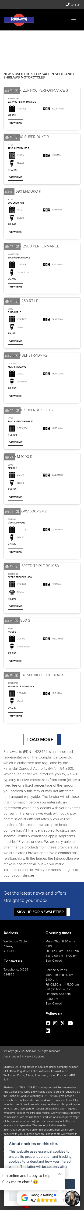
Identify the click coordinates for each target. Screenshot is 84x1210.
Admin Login (11, 1056)
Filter (69, 38)
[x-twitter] (63, 1023)
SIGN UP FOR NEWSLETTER (40, 912)
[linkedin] (49, 1030)
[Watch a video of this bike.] (16, 90)
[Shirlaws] (19, 19)
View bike (15, 123)
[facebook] (49, 1023)
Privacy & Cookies (33, 1056)
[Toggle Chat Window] (72, 1198)
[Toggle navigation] (73, 19)
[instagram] (56, 1023)
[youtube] (71, 1023)
